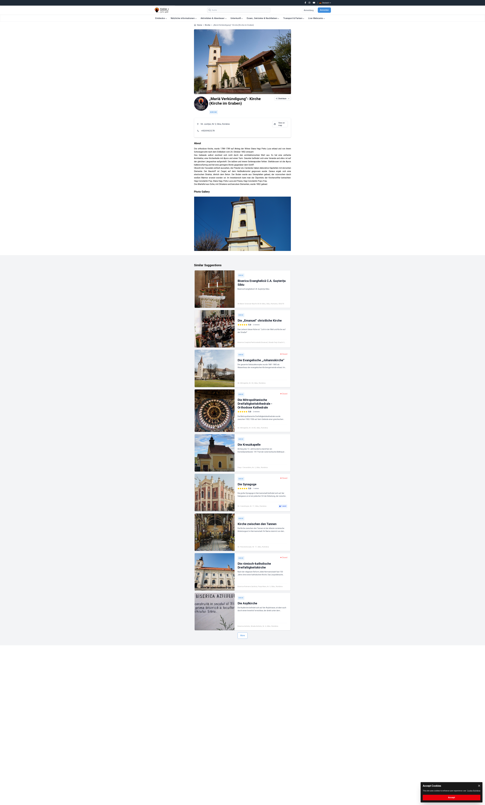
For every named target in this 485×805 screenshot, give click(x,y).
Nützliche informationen (183, 18)
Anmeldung (309, 10)
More (242, 635)
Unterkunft (236, 18)
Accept (451, 797)
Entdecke (160, 18)
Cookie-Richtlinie (473, 791)
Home (199, 25)
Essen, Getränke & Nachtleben (262, 18)
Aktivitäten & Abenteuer (213, 18)
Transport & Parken (293, 18)
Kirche (207, 25)
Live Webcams (315, 18)
